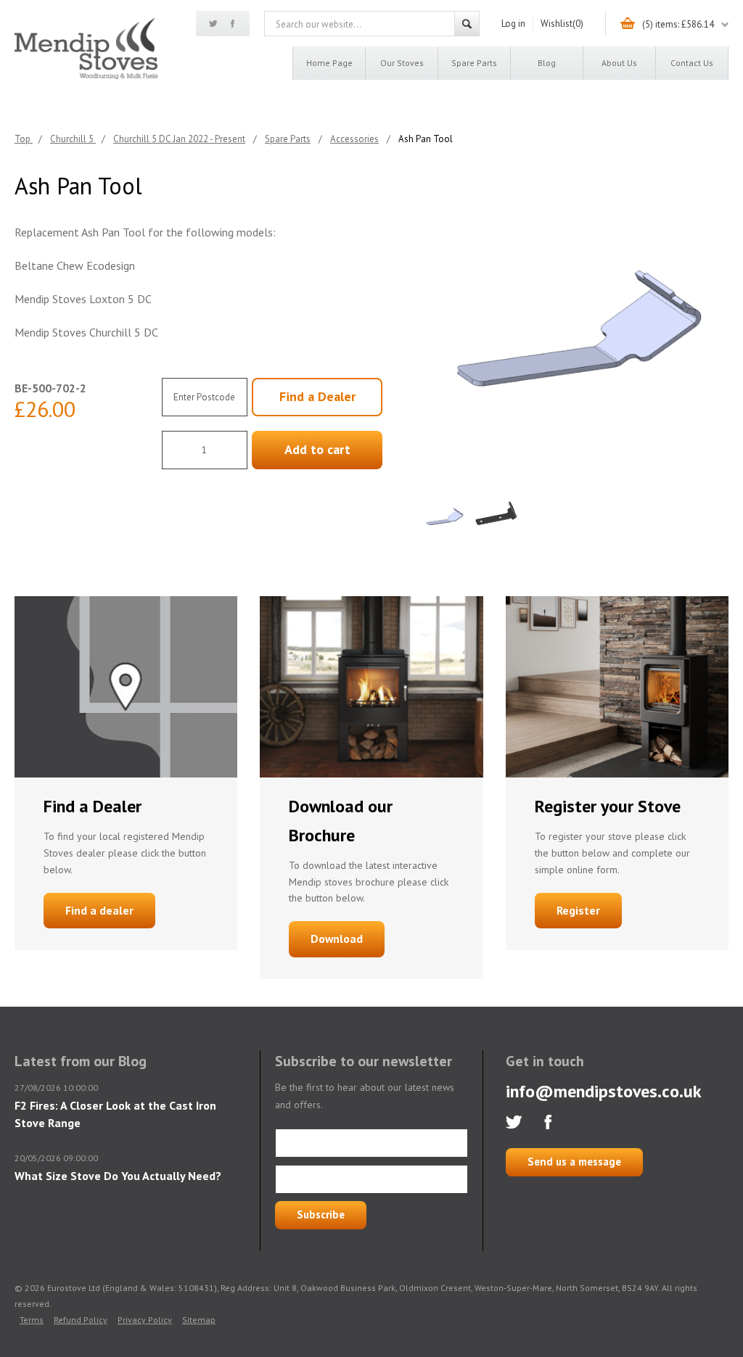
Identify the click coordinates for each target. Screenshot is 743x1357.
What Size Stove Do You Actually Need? (118, 1175)
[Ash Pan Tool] (574, 325)
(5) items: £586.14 (678, 24)
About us (619, 62)
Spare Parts (474, 62)
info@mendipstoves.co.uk (604, 1091)
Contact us (691, 62)
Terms (32, 1319)
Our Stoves (402, 62)
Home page (329, 62)
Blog (547, 62)
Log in (513, 23)
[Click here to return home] (86, 76)
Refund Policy (80, 1319)
